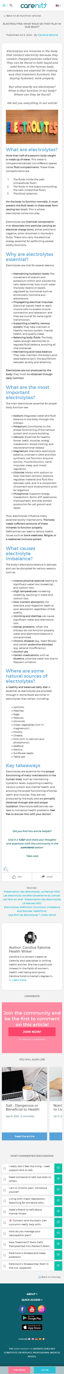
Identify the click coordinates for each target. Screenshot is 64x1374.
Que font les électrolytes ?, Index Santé (32, 914)
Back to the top (51, 1276)
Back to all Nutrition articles (23, 15)
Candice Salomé (48, 34)
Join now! (32, 1032)
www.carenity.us (23, 1349)
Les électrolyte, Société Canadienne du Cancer (31, 895)
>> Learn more (17, 980)
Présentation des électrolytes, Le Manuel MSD (32, 891)
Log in (44, 1370)
